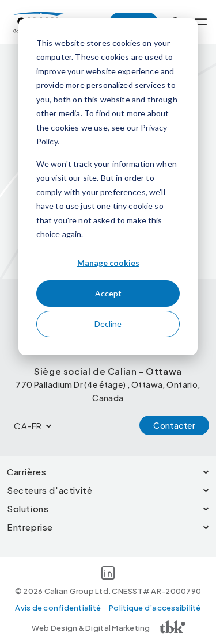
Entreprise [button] (30, 526)
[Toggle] (201, 22)
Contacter (174, 425)
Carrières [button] (26, 471)
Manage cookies (108, 263)
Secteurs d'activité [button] (49, 490)
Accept (108, 293)
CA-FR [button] (28, 425)
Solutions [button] (27, 508)
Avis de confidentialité (58, 607)
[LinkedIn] (108, 575)
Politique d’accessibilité (155, 607)
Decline (108, 324)
